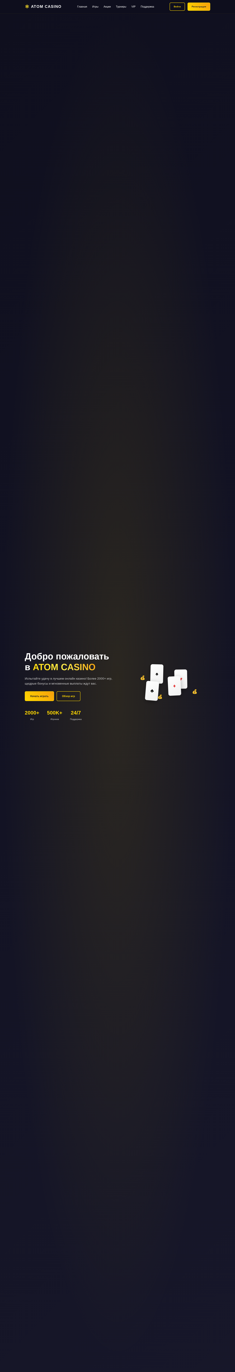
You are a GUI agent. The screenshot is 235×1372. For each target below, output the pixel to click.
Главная (82, 6)
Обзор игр (68, 696)
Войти (177, 6)
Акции (107, 6)
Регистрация (199, 6)
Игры (95, 6)
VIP (133, 6)
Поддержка (147, 6)
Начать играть (39, 696)
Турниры (121, 6)
